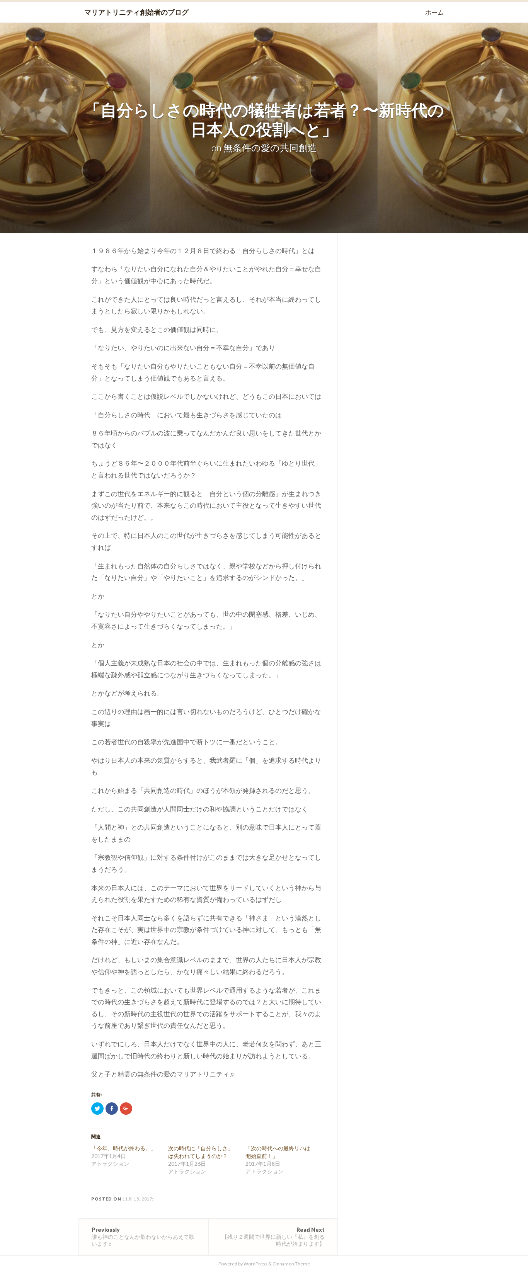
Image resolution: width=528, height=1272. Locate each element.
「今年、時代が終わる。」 (123, 1148)
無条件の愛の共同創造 (270, 147)
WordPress (255, 1264)
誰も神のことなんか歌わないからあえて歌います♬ (143, 1236)
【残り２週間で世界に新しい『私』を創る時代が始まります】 (273, 1236)
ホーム (434, 12)
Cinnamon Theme (291, 1264)
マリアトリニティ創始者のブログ (136, 12)
